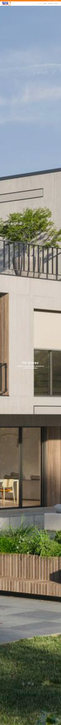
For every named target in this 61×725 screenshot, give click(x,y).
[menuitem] (40, 3)
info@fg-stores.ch (56, 0)
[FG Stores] (7, 3)
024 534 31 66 (49, 0)
